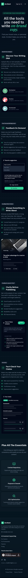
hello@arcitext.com (8, 532)
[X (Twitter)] (2, 559)
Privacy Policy (9, 572)
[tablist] (14, 167)
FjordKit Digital (10, 562)
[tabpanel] (14, 182)
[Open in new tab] (23, 422)
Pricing (3, 546)
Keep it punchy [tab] (7, 164)
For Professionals (5, 541)
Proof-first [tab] (6, 167)
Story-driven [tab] (6, 170)
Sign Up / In (19, 4)
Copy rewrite (15, 185)
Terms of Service (18, 572)
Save (16, 268)
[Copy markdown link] (20, 422)
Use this (15, 188)
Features (3, 544)
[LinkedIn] (5, 559)
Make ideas (8, 268)
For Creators (4, 539)
